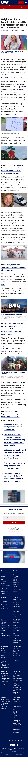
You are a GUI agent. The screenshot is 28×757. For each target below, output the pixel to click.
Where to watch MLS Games (17, 731)
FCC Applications (17, 687)
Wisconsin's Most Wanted (5, 575)
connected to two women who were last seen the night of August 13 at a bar (13, 348)
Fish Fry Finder (16, 653)
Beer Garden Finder (16, 651)
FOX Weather (16, 584)
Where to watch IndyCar (17, 716)
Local (2, 573)
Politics (3, 583)
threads (15, 740)
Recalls (3, 603)
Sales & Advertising (5, 698)
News (3, 571)
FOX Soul (15, 639)
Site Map (3, 593)
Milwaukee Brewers (3, 622)
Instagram (3, 654)
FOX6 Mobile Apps (17, 678)
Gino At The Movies (16, 612)
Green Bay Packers (5, 625)
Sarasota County (7, 78)
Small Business (4, 608)
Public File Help (16, 685)
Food (14, 609)
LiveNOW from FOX (16, 632)
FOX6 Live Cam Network (16, 580)
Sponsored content (3, 709)
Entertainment (4, 579)
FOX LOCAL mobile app (4, 589)
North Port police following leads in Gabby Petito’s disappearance (12, 52)
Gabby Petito (20, 87)
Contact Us (16, 671)
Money (3, 597)
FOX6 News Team (17, 680)
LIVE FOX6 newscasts (15, 624)
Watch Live (21, 2)
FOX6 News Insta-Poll (5, 585)
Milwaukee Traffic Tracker (17, 615)
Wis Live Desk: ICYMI (16, 627)
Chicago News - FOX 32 (5, 676)
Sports (3, 620)
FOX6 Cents (4, 601)
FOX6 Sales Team (5, 701)
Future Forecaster (17, 588)
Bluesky (3, 659)
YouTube (3, 650)
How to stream (16, 622)
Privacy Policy (15, 529)
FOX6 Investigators (5, 578)
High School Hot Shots (5, 632)
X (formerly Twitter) (3, 661)
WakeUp (15, 597)
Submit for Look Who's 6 (17, 600)
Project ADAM (16, 657)
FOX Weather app (17, 582)
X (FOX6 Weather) (5, 667)
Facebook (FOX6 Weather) (5, 665)
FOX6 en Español (5, 591)
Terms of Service (15, 531)
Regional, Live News (4, 672)
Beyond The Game (5, 627)
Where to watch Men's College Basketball (17, 720)
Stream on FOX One (16, 698)
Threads (3, 657)
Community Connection (15, 659)
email (21, 740)
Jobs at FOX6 (16, 682)
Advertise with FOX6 (4, 704)
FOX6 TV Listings (17, 630)
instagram (12, 740)
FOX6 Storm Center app (16, 576)
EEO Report (15, 684)
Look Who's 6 (16, 602)
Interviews (15, 608)
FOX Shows (15, 642)
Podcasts (3, 581)
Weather (16, 571)
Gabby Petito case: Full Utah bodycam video (12, 314)
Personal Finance (5, 604)
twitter (10, 740)
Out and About (16, 606)
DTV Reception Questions (16, 693)
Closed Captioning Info (17, 690)
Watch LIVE (16, 620)
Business (3, 606)
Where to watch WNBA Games (17, 728)
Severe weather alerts (16, 573)
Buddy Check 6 (16, 655)
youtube (18, 740)
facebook (7, 740)
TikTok (2, 655)
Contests (15, 673)
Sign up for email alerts (17, 676)
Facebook (3, 652)
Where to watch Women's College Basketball (17, 725)
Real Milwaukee (16, 604)
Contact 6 (3, 599)
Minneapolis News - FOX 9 (5, 679)
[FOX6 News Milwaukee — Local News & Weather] (5, 2)
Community (17, 646)
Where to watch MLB (17, 708)
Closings (15, 586)
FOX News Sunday (17, 640)
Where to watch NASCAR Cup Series (17, 712)
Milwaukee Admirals (3, 629)
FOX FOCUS (4, 706)
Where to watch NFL (17, 702)
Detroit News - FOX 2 (4, 682)
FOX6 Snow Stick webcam (17, 590)
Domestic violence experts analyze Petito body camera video (13, 373)
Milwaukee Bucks (5, 635)
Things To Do (16, 648)
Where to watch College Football (17, 705)
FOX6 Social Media (5, 647)
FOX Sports (15, 637)
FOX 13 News (21, 30)
